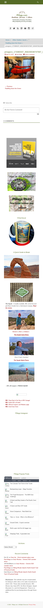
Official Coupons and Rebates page (17, 404)
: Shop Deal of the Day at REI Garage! (18, 400)
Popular (8, 478)
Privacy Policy (32, 604)
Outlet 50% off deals (13, 402)
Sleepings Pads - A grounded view (20, 534)
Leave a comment (29, 54)
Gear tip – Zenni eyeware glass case (22, 557)
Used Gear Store (12, 406)
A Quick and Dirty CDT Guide (18, 506)
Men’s (21, 331)
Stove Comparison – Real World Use (20, 511)
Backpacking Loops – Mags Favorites (21, 489)
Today (14, 480)
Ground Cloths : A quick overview (19, 522)
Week (19, 480)
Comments (16, 478)
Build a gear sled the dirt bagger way (20, 528)
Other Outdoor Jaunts (20, 40)
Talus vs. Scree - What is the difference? (22, 517)
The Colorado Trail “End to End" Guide (21, 483)
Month (25, 480)
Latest (24, 478)
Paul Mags (19, 54)
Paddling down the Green (14, 43)
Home (8, 40)
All (30, 480)
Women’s (15, 331)
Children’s (26, 331)
